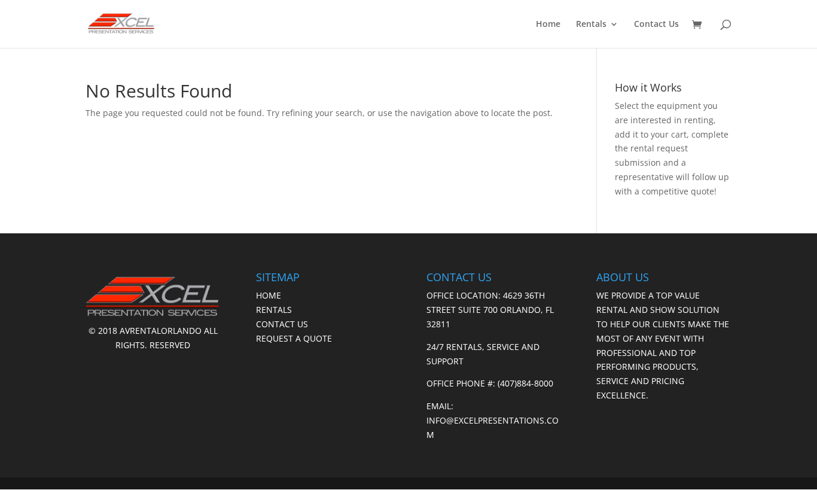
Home (548, 24)
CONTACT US (282, 324)
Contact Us (656, 24)
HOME (268, 295)
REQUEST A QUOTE (294, 338)
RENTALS (274, 309)
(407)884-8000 (525, 383)
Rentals (591, 24)
